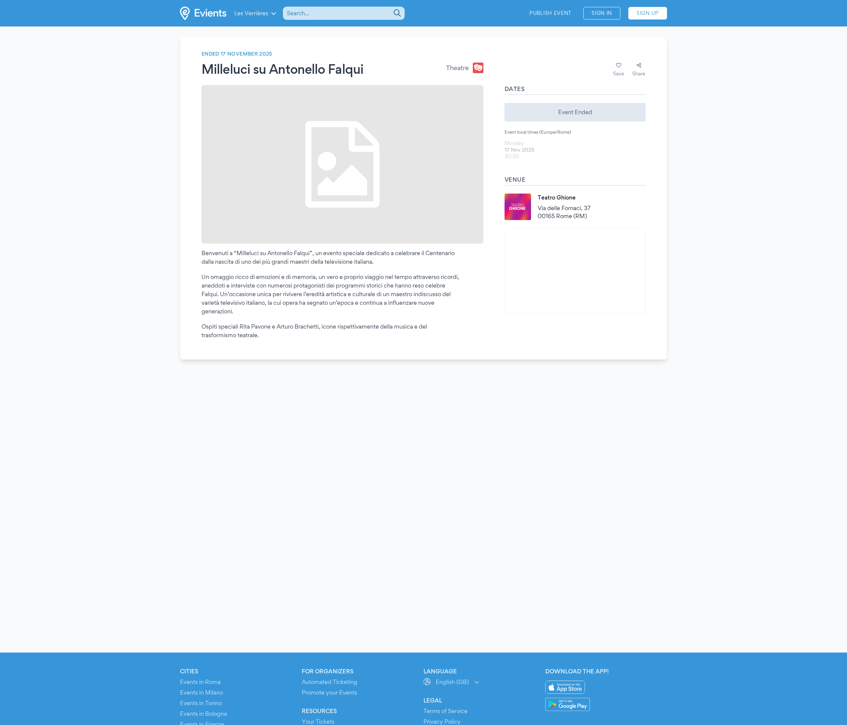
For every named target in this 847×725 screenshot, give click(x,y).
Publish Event (550, 13)
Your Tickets (318, 721)
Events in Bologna (203, 713)
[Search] (396, 13)
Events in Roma (200, 681)
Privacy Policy (442, 721)
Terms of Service (446, 710)
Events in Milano (201, 692)
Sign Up (648, 13)
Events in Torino (201, 703)
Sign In (602, 13)
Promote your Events (329, 692)
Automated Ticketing (329, 681)
